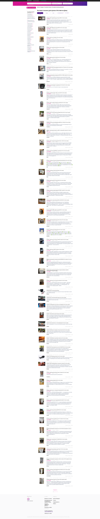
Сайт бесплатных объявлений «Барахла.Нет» (41, 516)
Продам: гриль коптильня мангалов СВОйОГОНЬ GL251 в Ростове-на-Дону (58, 112)
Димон (48, 245)
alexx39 (48, 485)
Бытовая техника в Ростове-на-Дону (59, 208)
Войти (68, 0)
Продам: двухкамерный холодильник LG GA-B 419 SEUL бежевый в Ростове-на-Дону (59, 429)
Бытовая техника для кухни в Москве (63, 73)
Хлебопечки (29, 39)
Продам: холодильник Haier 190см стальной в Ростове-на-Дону (57, 92)
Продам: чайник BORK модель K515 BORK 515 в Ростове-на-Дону (57, 27)
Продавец (48, 286)
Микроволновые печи (30, 20)
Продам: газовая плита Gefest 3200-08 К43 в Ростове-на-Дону (56, 409)
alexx (47, 206)
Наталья (48, 89)
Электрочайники (29, 26)
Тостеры (28, 42)
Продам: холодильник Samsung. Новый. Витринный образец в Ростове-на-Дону (59, 160)
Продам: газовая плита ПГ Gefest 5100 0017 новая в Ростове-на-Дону (57, 239)
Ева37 (47, 157)
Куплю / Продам (40, 7)
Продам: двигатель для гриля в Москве (53, 290)
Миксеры (28, 35)
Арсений (48, 226)
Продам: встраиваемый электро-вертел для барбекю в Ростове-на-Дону (58, 304)
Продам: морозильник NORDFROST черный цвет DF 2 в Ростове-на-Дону (58, 150)
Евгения (48, 386)
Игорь (48, 255)
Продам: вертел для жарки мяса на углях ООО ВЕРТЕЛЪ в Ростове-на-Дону (58, 347)
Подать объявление (43, 0)
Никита (48, 186)
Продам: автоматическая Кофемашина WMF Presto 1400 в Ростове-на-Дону (58, 122)
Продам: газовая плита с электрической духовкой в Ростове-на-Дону (58, 390)
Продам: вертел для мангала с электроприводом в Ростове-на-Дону (57, 322)
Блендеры (28, 31)
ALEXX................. (49, 53)
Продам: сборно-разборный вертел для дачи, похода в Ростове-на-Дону (58, 363)
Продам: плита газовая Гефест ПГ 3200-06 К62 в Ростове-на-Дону (57, 439)
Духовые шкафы (29, 23)
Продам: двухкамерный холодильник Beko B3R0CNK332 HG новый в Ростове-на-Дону (59, 259)
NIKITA (48, 196)
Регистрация (71, 0)
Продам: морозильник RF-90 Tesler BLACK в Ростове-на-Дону (56, 180)
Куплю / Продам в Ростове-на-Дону (50, 208)
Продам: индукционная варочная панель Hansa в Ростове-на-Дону (57, 219)
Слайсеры (28, 40)
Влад (47, 176)
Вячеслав (48, 81)
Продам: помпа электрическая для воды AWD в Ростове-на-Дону (57, 17)
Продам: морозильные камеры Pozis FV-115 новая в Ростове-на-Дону (57, 418)
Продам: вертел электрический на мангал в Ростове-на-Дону (56, 297)
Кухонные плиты (29, 15)
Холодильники (29, 14)
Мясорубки (29, 34)
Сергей (48, 425)
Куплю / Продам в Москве (49, 73)
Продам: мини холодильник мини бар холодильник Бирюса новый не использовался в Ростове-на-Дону (58, 270)
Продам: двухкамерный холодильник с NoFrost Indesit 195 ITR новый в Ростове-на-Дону (59, 459)
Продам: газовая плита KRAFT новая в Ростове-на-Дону (55, 249)
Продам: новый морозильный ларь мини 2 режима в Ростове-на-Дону (58, 372)
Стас (47, 99)
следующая (55, 489)
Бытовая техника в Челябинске (57, 16)
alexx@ (48, 415)
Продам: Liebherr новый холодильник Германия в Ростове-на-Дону (57, 102)
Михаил (48, 301)
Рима (47, 396)
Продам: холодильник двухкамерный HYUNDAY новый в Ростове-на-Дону (58, 190)
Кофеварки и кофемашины (31, 18)
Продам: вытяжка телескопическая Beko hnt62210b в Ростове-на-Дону (58, 200)
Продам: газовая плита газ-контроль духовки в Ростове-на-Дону (57, 280)
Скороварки (29, 49)
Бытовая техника (48, 7)
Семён (48, 118)
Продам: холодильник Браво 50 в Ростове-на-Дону (55, 380)
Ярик (47, 266)
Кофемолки (29, 43)
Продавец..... (49, 126)
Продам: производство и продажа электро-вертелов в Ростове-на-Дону (58, 329)
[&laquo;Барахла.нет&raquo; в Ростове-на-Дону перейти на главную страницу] (29, 0)
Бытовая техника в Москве (55, 73)
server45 (48, 137)
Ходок (48, 24)
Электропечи (29, 30)
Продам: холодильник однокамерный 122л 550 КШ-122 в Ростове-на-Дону (58, 469)
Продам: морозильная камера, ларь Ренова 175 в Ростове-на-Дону (57, 449)
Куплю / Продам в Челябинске (50, 16)
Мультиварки (29, 27)
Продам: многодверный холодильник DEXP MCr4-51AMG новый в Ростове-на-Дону (60, 75)
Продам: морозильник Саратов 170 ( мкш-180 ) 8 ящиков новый (56, 479)
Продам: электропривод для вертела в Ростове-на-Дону (56, 356)
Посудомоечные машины (31, 21)
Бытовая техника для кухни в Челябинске (65, 16)
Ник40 (48, 406)
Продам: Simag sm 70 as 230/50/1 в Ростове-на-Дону (55, 37)
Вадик (48, 435)
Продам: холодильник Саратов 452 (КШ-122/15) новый (55, 170)
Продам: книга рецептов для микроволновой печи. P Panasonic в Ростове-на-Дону (60, 67)
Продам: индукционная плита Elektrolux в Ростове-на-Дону (56, 57)
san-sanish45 (49, 475)
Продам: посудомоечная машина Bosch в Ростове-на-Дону (56, 229)
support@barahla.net (49, 511)
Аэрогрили (29, 38)
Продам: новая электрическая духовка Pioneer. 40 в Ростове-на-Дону (58, 140)
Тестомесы (29, 48)
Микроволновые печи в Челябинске (50, 66)
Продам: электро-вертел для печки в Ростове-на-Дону (55, 313)
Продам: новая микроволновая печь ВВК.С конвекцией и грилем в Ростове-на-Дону (59, 130)
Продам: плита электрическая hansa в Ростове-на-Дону (55, 47)
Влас (47, 216)
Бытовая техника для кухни (58, 7)
